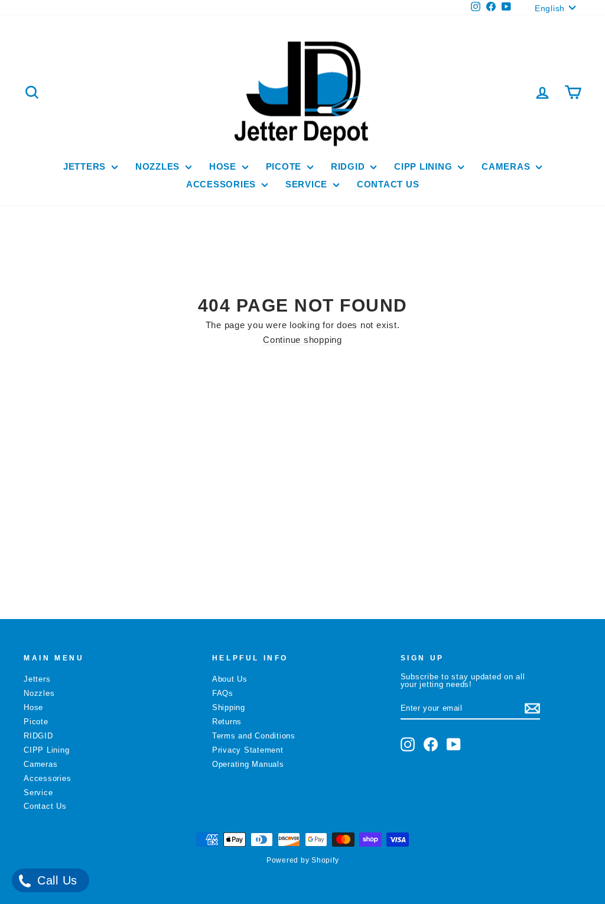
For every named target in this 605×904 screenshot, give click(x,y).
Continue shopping (302, 340)
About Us (230, 679)
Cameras (507, 166)
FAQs (222, 693)
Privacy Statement (248, 750)
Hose (224, 166)
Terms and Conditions (253, 735)
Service (307, 184)
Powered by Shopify (302, 860)
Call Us (55, 880)
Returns (227, 721)
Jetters (86, 166)
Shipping (228, 707)
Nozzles (159, 166)
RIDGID (349, 166)
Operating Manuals (248, 764)
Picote (285, 166)
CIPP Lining (424, 166)
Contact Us (388, 184)
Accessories (222, 184)
